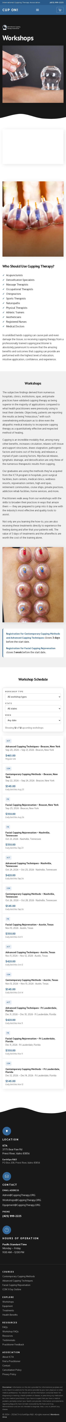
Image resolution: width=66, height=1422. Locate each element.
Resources (7, 1335)
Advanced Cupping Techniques (17, 1280)
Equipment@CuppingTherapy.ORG (21, 1205)
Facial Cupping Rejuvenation (16, 1285)
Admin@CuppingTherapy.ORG (18, 1195)
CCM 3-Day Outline (11, 1289)
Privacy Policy (9, 1374)
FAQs (5, 1327)
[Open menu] (37, 10)
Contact (6, 1365)
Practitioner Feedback (13, 1344)
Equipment (7, 1306)
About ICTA (8, 1357)
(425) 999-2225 (57, 2)
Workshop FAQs (10, 1331)
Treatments (8, 1310)
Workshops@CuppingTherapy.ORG (21, 1200)
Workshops (8, 1301)
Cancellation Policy (11, 1370)
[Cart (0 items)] (60, 10)
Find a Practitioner (11, 1361)
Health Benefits (10, 1314)
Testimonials (8, 1340)
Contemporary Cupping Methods (18, 1276)
